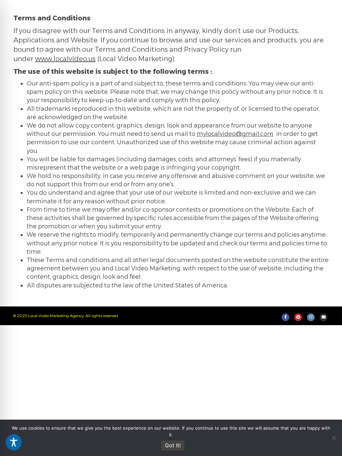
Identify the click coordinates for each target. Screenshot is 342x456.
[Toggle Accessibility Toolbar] (13, 442)
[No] (333, 437)
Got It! (173, 445)
